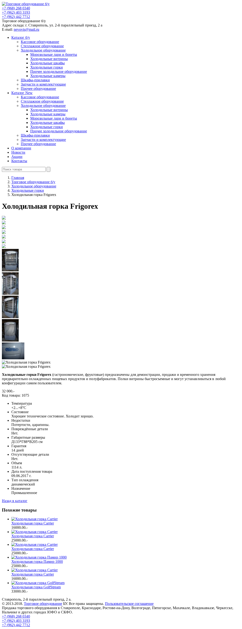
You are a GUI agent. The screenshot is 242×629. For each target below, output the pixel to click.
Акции (16, 157)
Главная (17, 178)
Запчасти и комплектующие (43, 84)
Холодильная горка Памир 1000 (37, 562)
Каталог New (22, 93)
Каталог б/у (20, 37)
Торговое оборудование (43, 604)
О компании (21, 148)
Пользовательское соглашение (129, 604)
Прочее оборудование (38, 89)
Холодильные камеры (47, 76)
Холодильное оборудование (43, 50)
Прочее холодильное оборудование (58, 71)
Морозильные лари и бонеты (53, 54)
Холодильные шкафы (47, 63)
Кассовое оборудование (40, 42)
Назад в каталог (14, 501)
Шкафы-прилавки (35, 80)
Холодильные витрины (49, 59)
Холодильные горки (46, 67)
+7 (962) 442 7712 (16, 17)
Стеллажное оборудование (42, 46)
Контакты (19, 161)
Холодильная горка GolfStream (36, 587)
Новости (18, 152)
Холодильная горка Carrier (32, 523)
